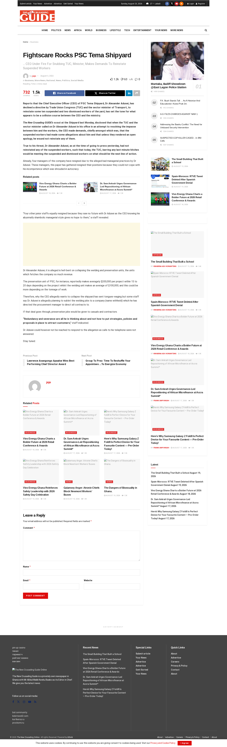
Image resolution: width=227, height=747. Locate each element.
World (88, 30)
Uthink (70, 737)
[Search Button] (206, 30)
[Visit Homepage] (37, 16)
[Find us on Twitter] (172, 3)
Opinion (157, 255)
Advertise (48, 4)
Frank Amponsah (161, 401)
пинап (15, 651)
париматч (17, 654)
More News (176, 30)
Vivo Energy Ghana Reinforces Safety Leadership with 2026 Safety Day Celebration (40, 491)
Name (27, 566)
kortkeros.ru (18, 719)
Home (45, 30)
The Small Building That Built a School (172, 261)
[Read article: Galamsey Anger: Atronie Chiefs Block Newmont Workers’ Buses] (82, 472)
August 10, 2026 (72, 499)
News (68, 30)
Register (201, 4)
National (50, 80)
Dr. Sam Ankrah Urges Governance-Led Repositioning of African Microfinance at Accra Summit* (118, 186)
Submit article (25, 4)
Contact (175, 669)
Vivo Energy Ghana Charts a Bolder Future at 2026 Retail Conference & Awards (57, 186)
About (174, 653)
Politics (56, 30)
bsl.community (19, 712)
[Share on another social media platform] (136, 93)
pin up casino (18, 647)
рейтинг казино (20, 658)
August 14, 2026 (31, 499)
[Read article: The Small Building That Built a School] (160, 164)
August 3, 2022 (47, 76)
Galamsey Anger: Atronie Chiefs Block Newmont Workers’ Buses (81, 491)
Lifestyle (115, 30)
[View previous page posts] (78, 203)
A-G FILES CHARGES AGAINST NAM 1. (179, 114)
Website (88, 580)
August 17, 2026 (108, 193)
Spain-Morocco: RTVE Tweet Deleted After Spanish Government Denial (187, 179)
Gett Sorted (68, 4)
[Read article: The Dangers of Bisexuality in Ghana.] (122, 472)
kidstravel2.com (20, 716)
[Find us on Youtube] (177, 3)
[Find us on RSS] (181, 3)
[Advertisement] (151, 15)
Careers (175, 661)
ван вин (16, 661)
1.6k (199, 266)
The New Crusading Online (28, 737)
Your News (37, 4)
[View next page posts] (84, 203)
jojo (34, 76)
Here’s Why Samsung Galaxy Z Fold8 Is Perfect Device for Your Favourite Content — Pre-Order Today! (177, 439)
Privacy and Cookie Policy (162, 743)
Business (101, 30)
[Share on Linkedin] (129, 93)
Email (27, 580)
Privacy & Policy (179, 665)
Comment (29, 527)
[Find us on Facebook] (167, 3)
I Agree (185, 743)
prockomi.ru (18, 723)
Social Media (77, 80)
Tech (127, 30)
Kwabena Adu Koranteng (164, 266)
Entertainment (142, 30)
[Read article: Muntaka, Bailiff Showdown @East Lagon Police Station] (177, 61)
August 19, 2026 (186, 266)
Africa (78, 30)
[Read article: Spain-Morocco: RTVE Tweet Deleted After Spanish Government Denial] (160, 181)
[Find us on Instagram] (24, 702)
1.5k (60, 193)
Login (191, 4)
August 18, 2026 (48, 193)
